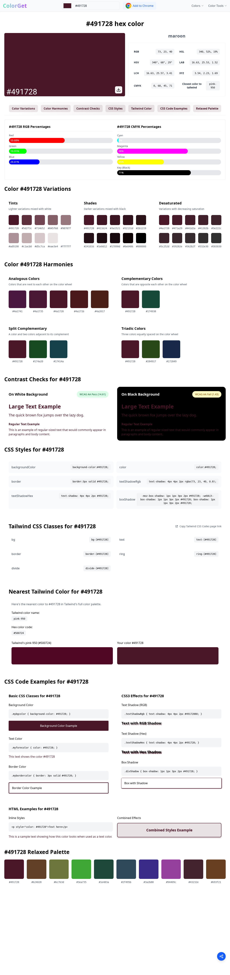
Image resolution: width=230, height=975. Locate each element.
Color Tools (216, 6)
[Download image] (118, 89)
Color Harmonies (56, 108)
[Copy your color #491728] (167, 655)
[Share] (221, 956)
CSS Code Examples (173, 108)
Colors (196, 6)
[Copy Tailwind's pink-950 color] (62, 655)
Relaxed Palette (207, 108)
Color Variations (23, 108)
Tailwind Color (141, 108)
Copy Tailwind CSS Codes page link (200, 526)
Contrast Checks (88, 108)
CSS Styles (115, 108)
